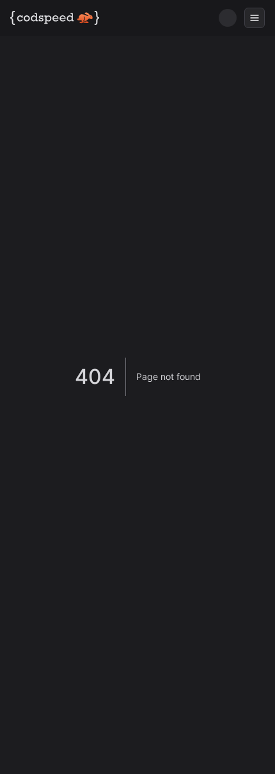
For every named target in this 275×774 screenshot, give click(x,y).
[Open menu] (254, 18)
